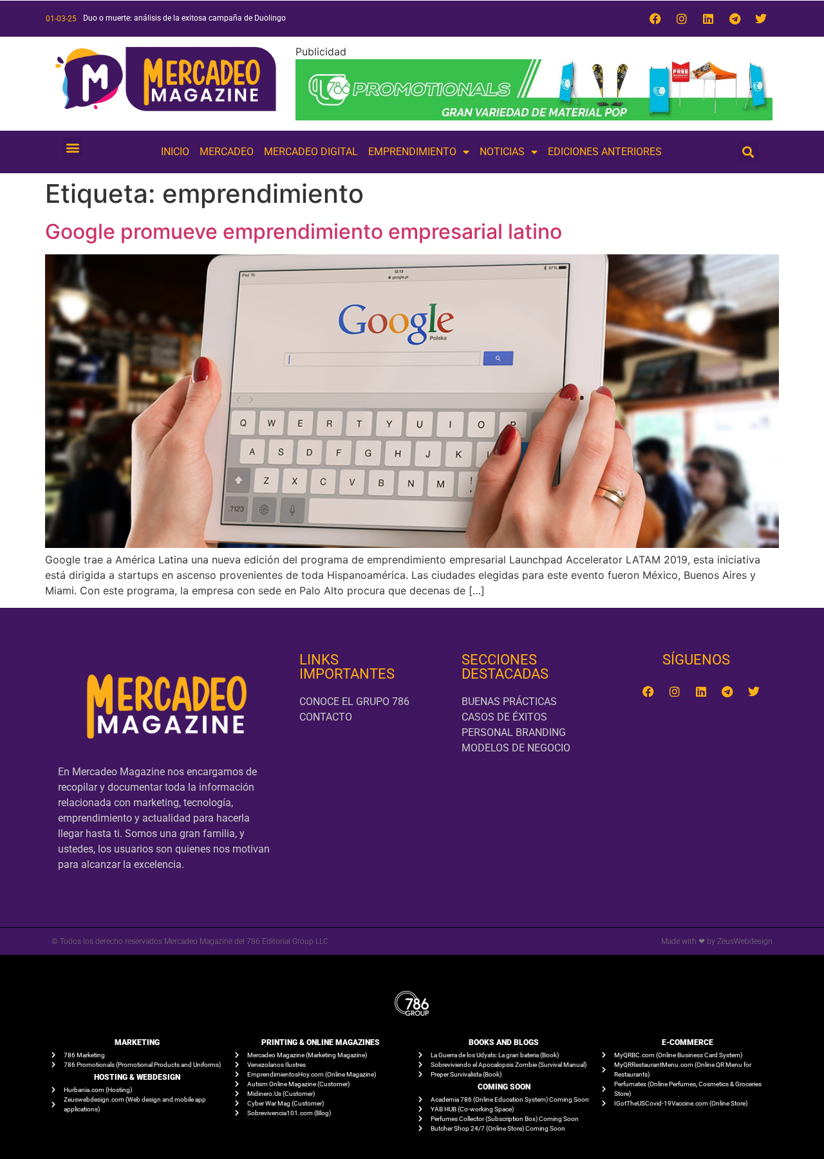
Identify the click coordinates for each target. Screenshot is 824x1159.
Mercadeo (227, 152)
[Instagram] (681, 18)
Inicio (175, 152)
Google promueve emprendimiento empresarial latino (303, 231)
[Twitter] (760, 18)
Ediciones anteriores (605, 152)
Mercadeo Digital (311, 152)
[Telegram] (734, 18)
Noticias (502, 152)
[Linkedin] (708, 18)
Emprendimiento (412, 152)
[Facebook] (655, 18)
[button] (72, 147)
